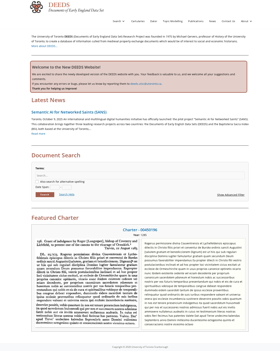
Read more (38, 133)
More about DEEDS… (44, 46)
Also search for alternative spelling (62, 181)
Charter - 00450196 (140, 229)
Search (44, 194)
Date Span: (42, 187)
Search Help (66, 194)
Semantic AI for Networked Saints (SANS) (68, 112)
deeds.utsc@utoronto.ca (145, 84)
